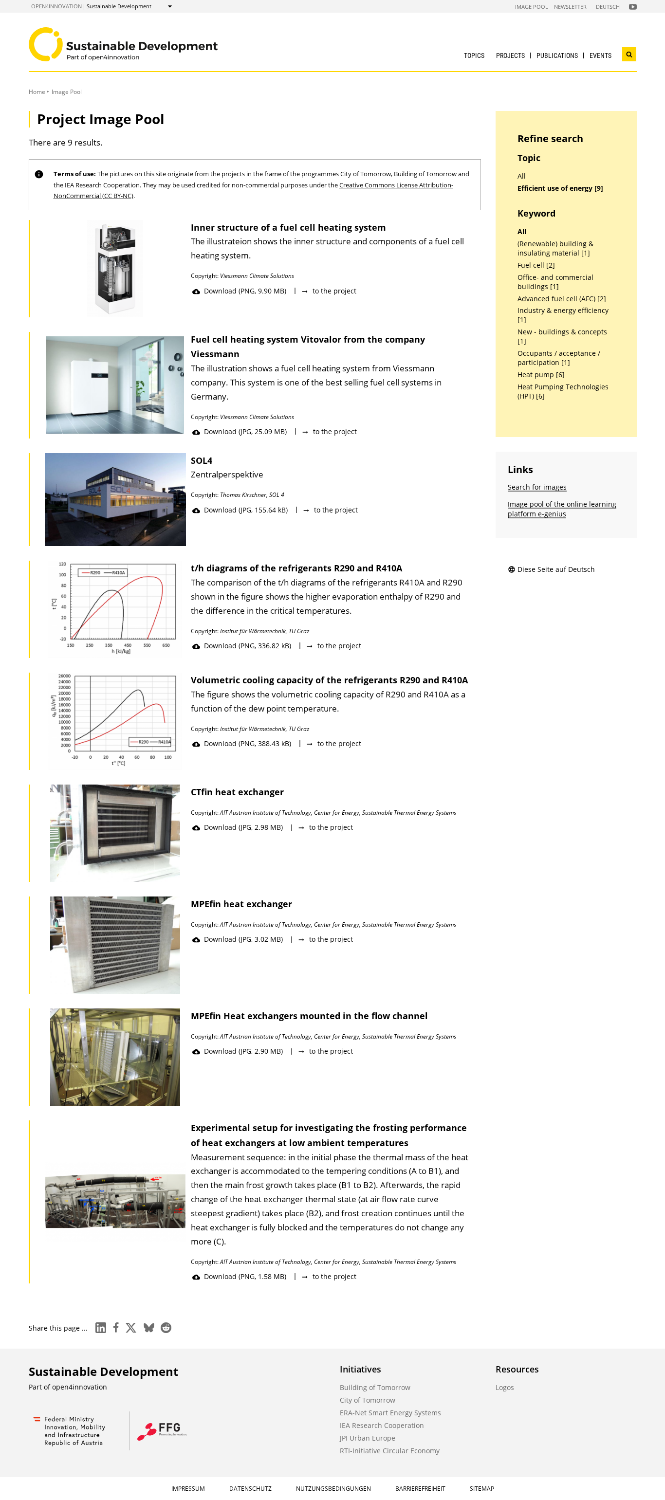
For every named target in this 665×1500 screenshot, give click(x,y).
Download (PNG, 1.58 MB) (245, 1276)
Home (37, 92)
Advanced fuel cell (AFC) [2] (561, 298)
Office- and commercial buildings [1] (555, 282)
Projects (510, 55)
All (521, 176)
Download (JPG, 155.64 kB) (246, 509)
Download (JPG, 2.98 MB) (243, 827)
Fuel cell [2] (536, 265)
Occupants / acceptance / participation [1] (558, 358)
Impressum (188, 1488)
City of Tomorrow (367, 1400)
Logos (505, 1387)
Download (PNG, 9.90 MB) (245, 290)
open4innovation (56, 6)
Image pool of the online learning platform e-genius (562, 508)
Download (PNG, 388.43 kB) (247, 743)
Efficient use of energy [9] (560, 188)
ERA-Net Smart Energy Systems (390, 1412)
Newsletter (570, 6)
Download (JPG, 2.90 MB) (243, 1051)
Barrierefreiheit (420, 1488)
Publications (557, 55)
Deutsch (608, 6)
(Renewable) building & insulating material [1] (555, 248)
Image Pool (531, 6)
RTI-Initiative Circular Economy (390, 1450)
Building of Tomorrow (375, 1387)
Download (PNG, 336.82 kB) (247, 645)
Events (600, 55)
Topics (474, 55)
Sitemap (482, 1488)
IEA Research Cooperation (382, 1425)
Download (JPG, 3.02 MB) (243, 939)
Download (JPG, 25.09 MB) (245, 431)
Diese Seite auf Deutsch (556, 569)
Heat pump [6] (541, 374)
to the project (334, 290)
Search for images (537, 487)
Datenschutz (250, 1488)
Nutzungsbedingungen (333, 1488)
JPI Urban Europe (367, 1438)
